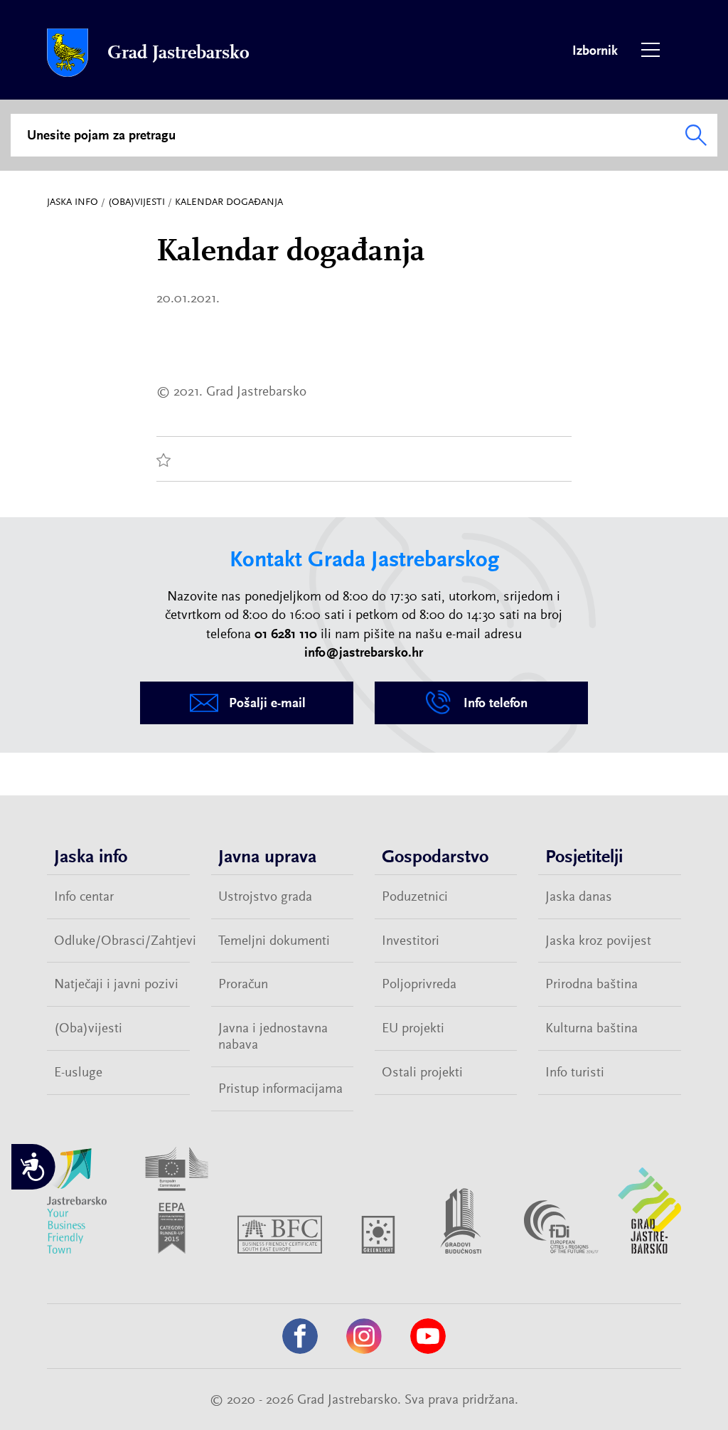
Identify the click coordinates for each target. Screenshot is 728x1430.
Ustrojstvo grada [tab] (265, 896)
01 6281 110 (286, 634)
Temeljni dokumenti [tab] (274, 940)
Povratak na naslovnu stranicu (67, 52)
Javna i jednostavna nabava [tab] (273, 1036)
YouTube (428, 1336)
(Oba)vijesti (136, 201)
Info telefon (496, 703)
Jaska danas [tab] (578, 896)
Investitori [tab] (410, 940)
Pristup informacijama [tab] (280, 1088)
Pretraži (696, 135)
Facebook (300, 1336)
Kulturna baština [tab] (591, 1028)
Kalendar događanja (229, 201)
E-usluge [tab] (78, 1072)
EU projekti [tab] (413, 1028)
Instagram (364, 1336)
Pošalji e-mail (267, 703)
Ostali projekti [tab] (422, 1072)
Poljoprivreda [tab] (419, 984)
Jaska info (72, 201)
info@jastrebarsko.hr (363, 652)
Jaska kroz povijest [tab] (598, 940)
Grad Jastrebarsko (178, 53)
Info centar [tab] (84, 896)
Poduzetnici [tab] (415, 896)
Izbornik (650, 50)
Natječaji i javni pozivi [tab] (116, 984)
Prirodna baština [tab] (591, 984)
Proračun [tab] (243, 984)
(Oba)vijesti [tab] (88, 1028)
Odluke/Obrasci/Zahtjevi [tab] (121, 940)
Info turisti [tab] (574, 1072)
